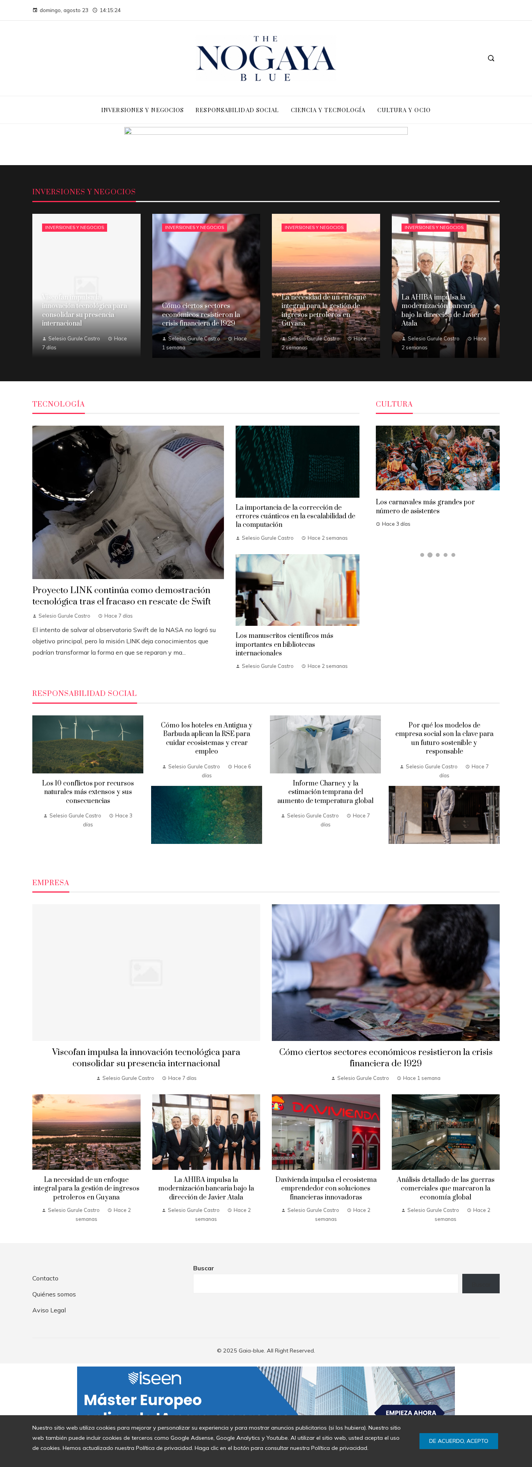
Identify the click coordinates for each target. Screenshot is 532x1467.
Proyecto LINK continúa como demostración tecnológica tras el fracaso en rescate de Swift (121, 596)
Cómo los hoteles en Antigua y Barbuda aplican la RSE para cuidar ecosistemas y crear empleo (206, 738)
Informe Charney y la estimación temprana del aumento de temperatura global (325, 792)
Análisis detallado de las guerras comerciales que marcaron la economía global (446, 1189)
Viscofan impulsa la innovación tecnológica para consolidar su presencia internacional (146, 1058)
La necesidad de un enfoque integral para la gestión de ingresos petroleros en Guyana (86, 1189)
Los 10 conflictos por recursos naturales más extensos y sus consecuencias (88, 792)
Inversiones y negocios (74, 227)
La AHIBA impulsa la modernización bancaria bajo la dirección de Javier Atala (206, 1189)
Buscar (203, 1268)
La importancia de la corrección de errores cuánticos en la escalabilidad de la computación (295, 517)
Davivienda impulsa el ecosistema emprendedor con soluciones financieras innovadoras (326, 1189)
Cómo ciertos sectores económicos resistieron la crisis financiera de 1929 (386, 1058)
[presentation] (38, 787)
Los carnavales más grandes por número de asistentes (425, 506)
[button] (422, 555)
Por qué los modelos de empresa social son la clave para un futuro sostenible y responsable (444, 738)
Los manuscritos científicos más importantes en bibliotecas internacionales (284, 645)
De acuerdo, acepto (458, 1440)
